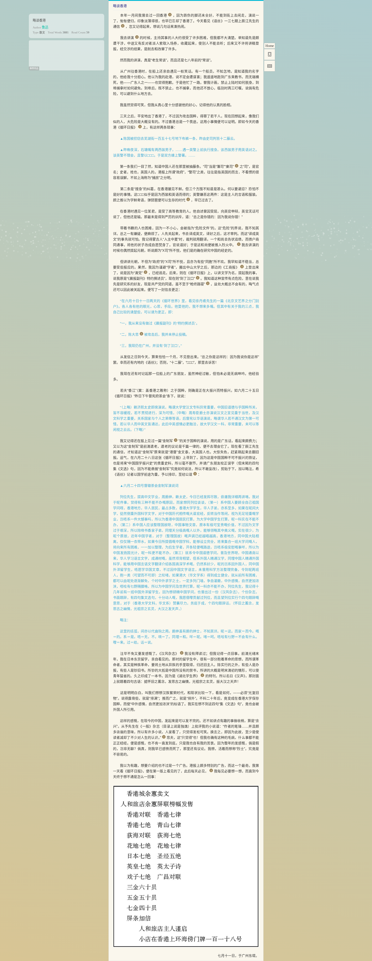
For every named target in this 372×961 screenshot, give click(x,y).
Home (269, 46)
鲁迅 (45, 27)
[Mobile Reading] (269, 54)
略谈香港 (39, 20)
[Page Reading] (269, 66)
